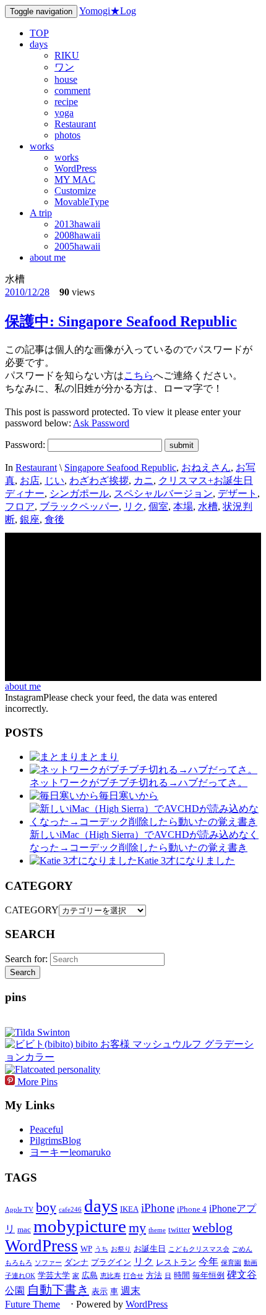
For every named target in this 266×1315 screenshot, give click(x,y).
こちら (138, 375)
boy (46, 1207)
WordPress (75, 168)
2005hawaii (77, 246)
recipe (66, 101)
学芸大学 (54, 1275)
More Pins (37, 1081)
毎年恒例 (208, 1275)
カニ (143, 480)
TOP (39, 33)
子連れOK (20, 1275)
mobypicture (79, 1226)
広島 (90, 1275)
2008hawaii (77, 235)
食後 (54, 519)
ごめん (242, 1249)
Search (22, 972)
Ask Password (101, 423)
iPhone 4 (192, 1209)
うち (101, 1249)
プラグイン (111, 1262)
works (42, 146)
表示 (100, 1291)
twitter (179, 1229)
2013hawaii (77, 224)
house (65, 79)
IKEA (129, 1209)
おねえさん (206, 467)
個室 (158, 506)
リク (134, 506)
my (137, 1227)
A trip (41, 213)
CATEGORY (32, 910)
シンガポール (79, 493)
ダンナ (76, 1262)
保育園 (231, 1262)
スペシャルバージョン (163, 493)
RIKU (66, 55)
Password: (26, 444)
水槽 (208, 506)
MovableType (81, 202)
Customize (75, 190)
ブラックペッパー (79, 506)
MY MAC (74, 179)
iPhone (157, 1207)
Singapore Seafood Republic (120, 467)
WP (86, 1248)
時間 (182, 1275)
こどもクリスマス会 (199, 1249)
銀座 (30, 519)
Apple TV (19, 1209)
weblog (212, 1227)
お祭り (121, 1249)
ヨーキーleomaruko (70, 1152)
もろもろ (18, 1262)
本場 (183, 506)
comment (72, 90)
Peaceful (46, 1129)
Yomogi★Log (107, 11)
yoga (64, 113)
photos (67, 135)
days (39, 44)
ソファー (48, 1262)
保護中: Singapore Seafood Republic (121, 321)
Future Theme (32, 1304)
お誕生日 (150, 1248)
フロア (20, 506)
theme (157, 1230)
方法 (154, 1275)
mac (24, 1229)
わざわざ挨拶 (99, 480)
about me (48, 257)
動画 (250, 1262)
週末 (130, 1290)
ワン (64, 67)
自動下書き (58, 1289)
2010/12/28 (27, 292)
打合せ (133, 1275)
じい (54, 480)
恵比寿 (110, 1275)
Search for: (26, 958)
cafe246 (70, 1209)
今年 (208, 1261)
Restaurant (75, 124)
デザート (237, 493)
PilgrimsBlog (55, 1140)
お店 (30, 480)
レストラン (176, 1262)
